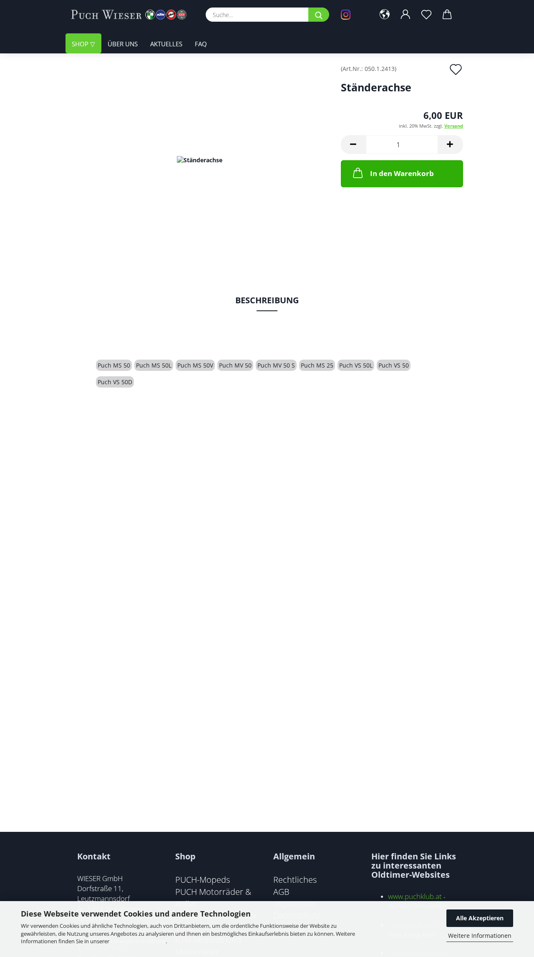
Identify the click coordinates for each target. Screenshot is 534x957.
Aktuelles (166, 44)
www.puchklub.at (415, 896)
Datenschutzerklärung (138, 941)
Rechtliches (295, 879)
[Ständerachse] (199, 159)
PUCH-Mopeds (202, 879)
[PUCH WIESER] (132, 14)
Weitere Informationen (479, 935)
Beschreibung (267, 300)
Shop (81, 44)
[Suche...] (318, 15)
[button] (384, 14)
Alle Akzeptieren (480, 918)
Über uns (123, 44)
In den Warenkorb (402, 173)
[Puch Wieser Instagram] (351, 14)
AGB (281, 891)
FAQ (201, 44)
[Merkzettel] (426, 14)
